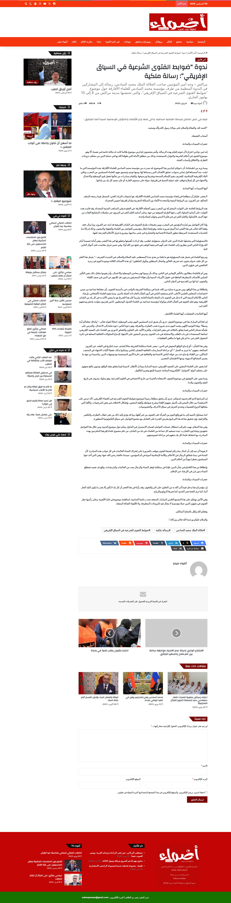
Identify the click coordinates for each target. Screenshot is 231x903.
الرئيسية (201, 42)
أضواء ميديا (197, 103)
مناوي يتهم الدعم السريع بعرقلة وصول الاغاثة (122, 861)
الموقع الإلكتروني (133, 779)
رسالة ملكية (162, 530)
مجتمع (179, 42)
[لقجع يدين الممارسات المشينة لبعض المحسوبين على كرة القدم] (35, 227)
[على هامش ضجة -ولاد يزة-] (63, 419)
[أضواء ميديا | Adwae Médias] (178, 22)
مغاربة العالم (86, 42)
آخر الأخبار (191, 53)
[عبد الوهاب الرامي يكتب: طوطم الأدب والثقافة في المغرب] (63, 361)
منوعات (127, 42)
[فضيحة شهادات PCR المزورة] (60, 319)
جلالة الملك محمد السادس (189, 530)
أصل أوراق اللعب (61, 89)
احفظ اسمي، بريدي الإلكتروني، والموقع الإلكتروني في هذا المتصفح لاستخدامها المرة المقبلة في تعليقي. (161, 792)
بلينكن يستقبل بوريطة (36, 272)
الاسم (204, 765)
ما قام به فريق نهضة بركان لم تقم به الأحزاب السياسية (38, 388)
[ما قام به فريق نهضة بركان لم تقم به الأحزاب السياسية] (63, 391)
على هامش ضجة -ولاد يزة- (39, 415)
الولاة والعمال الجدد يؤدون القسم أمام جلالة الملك (99, 698)
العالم (169, 42)
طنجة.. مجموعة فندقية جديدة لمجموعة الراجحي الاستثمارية (116, 866)
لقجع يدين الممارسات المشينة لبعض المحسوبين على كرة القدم (36, 242)
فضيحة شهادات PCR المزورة (62, 330)
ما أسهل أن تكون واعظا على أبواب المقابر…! (50, 145)
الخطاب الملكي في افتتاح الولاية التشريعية (35, 302)
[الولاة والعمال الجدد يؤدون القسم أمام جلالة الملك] (98, 683)
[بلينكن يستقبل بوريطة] (35, 262)
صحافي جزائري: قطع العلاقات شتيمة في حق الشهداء (36, 332)
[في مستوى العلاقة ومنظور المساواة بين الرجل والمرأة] (63, 377)
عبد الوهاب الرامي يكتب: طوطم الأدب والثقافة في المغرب (39, 360)
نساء (99, 42)
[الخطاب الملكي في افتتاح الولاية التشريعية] (35, 291)
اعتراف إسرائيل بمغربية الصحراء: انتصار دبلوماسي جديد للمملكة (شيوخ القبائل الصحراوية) (188, 700)
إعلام (74, 42)
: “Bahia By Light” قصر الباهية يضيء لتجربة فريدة (152, 3)
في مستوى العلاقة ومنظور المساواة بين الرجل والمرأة (38, 374)
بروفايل (158, 42)
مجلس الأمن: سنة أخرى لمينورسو (61, 302)
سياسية (189, 42)
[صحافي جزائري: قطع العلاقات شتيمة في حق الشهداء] (35, 319)
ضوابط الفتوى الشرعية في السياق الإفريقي (126, 530)
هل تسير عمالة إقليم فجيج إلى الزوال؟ (39, 402)
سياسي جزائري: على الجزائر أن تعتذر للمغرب (61, 274)
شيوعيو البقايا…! (61, 201)
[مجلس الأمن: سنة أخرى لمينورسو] (60, 291)
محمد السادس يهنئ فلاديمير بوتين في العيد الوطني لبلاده (144, 698)
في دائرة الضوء (112, 42)
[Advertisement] (84, 17)
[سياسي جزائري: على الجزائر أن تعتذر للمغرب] (60, 262)
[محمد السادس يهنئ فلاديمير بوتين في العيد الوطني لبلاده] (143, 683)
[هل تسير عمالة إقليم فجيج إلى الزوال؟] (63, 405)
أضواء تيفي (62, 42)
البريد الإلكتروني (199, 779)
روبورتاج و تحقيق (143, 42)
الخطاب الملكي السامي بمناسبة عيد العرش (60, 224)
